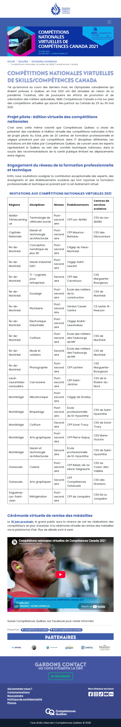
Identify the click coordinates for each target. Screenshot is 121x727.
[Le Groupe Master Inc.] (105, 647)
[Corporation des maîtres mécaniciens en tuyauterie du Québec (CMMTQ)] (87, 647)
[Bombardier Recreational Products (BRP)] (34, 647)
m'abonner (60, 676)
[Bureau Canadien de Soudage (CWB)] (51, 647)
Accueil (11, 61)
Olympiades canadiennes (44, 61)
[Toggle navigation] (109, 22)
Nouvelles (23, 61)
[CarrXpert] (69, 647)
